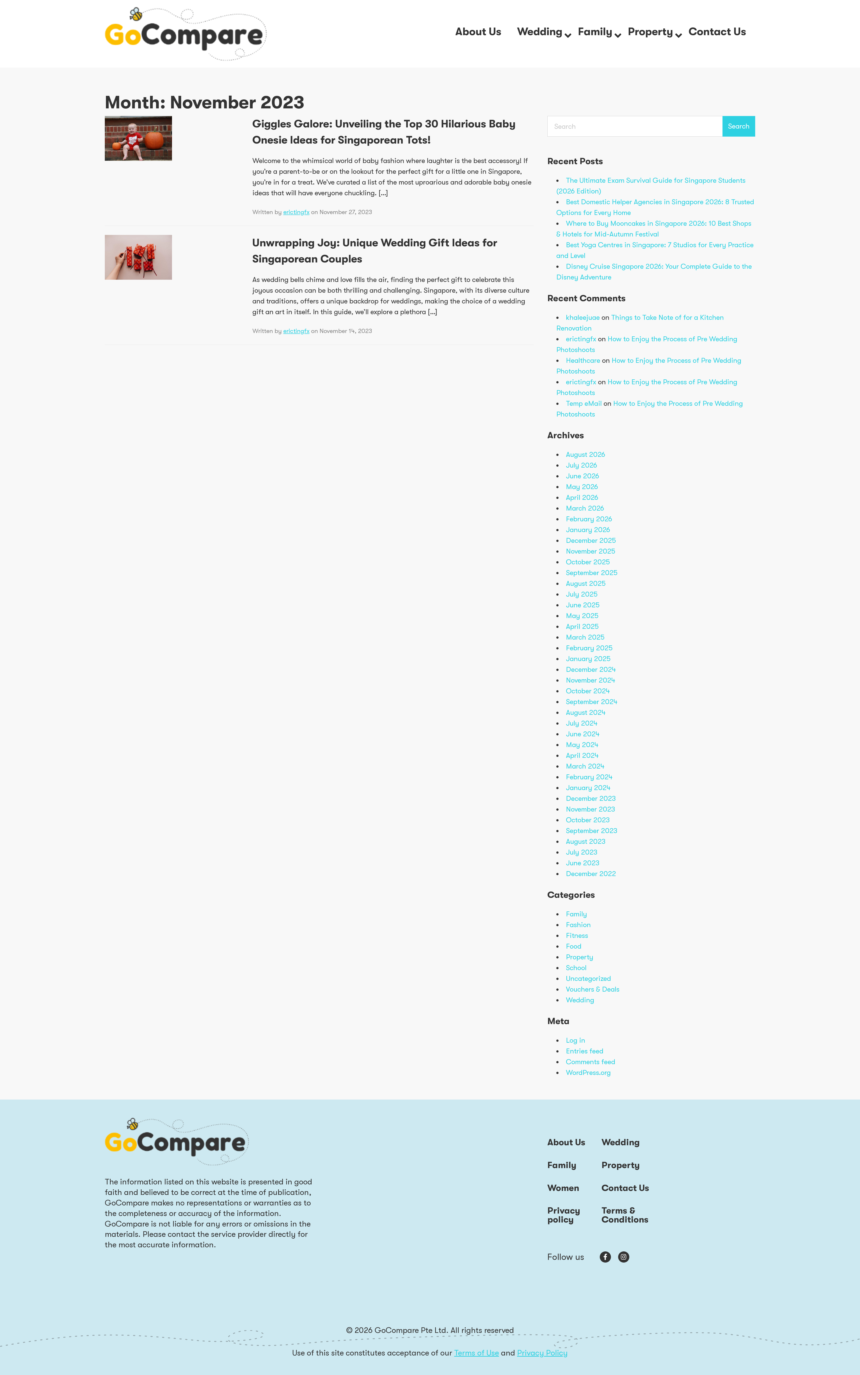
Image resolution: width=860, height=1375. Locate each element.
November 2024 (590, 680)
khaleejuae (583, 317)
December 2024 (591, 669)
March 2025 (585, 637)
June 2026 (582, 476)
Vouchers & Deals (592, 989)
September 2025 (591, 573)
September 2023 (591, 831)
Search (739, 126)
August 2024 (586, 712)
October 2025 (588, 562)
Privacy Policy (542, 1353)
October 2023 (588, 820)
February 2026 (589, 519)
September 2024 (591, 702)
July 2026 (581, 465)
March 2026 (585, 508)
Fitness (577, 935)
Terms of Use (476, 1353)
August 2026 (585, 454)
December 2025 (591, 540)
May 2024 (582, 745)
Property (579, 957)
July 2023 (582, 852)
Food (573, 946)
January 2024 (588, 788)
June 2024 (583, 734)
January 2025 (588, 659)
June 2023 (583, 863)
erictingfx (296, 212)
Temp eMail (584, 403)
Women (563, 1188)
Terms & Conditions (625, 1215)
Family (576, 914)
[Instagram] (623, 1257)
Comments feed (590, 1062)
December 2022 (591, 874)
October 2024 (588, 691)
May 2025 (582, 616)
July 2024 (582, 723)
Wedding (580, 1000)
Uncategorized (588, 978)
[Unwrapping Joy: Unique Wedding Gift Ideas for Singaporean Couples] (138, 256)
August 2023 (586, 841)
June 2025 (583, 605)
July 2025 (582, 594)
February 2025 (589, 648)
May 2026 (582, 487)
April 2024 (582, 755)
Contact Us (625, 1188)
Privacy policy (563, 1215)
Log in (575, 1040)
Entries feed (584, 1051)
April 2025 (582, 626)
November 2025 (590, 551)
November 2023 (590, 809)
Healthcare (583, 360)
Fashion (578, 925)
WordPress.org (588, 1072)
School (576, 968)
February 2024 (589, 777)
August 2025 (586, 583)
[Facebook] (605, 1257)
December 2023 (591, 798)
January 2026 (588, 530)
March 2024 (585, 766)
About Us (566, 1142)
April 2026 (582, 497)
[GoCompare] (186, 34)
